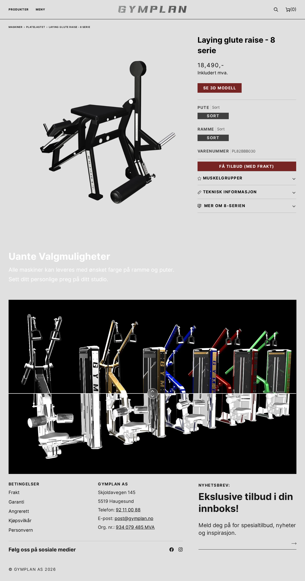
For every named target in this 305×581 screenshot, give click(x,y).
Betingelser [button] (24, 484)
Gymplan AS (28, 569)
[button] (20, 9)
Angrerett (19, 511)
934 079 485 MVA (135, 527)
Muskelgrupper (223, 178)
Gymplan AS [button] (113, 484)
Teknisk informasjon (230, 191)
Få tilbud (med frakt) (246, 166)
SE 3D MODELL (219, 88)
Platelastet (35, 26)
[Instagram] (180, 549)
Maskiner (16, 26)
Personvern (21, 530)
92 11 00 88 (128, 510)
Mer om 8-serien (224, 205)
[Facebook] (171, 549)
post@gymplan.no (134, 518)
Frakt (14, 492)
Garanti (16, 502)
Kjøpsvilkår (20, 520)
